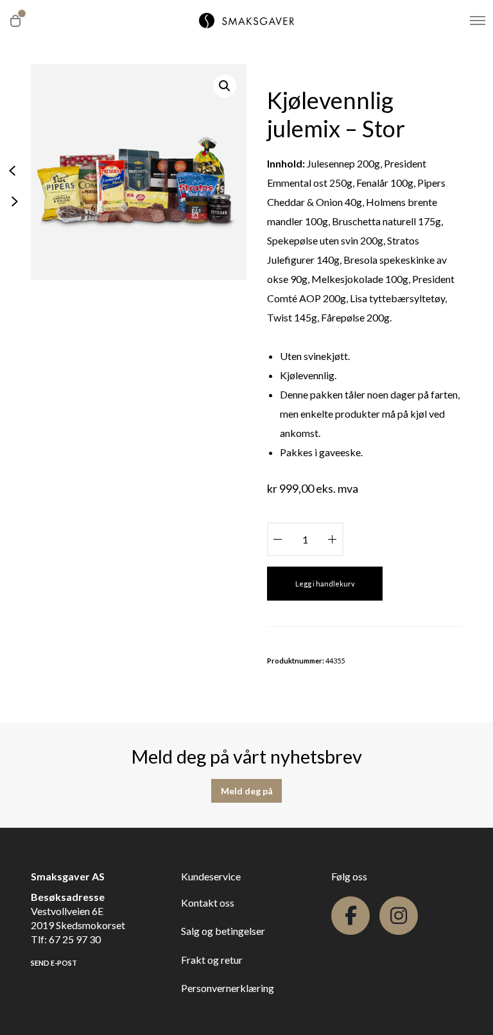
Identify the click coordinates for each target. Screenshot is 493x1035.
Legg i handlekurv (325, 583)
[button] (224, 86)
